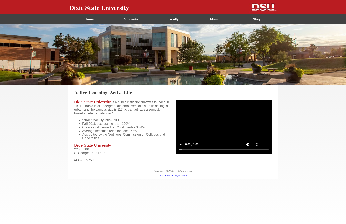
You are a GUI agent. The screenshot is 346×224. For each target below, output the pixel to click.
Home (89, 19)
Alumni (215, 19)
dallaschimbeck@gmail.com (173, 175)
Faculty (173, 19)
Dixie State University (99, 7)
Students (131, 19)
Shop (257, 19)
